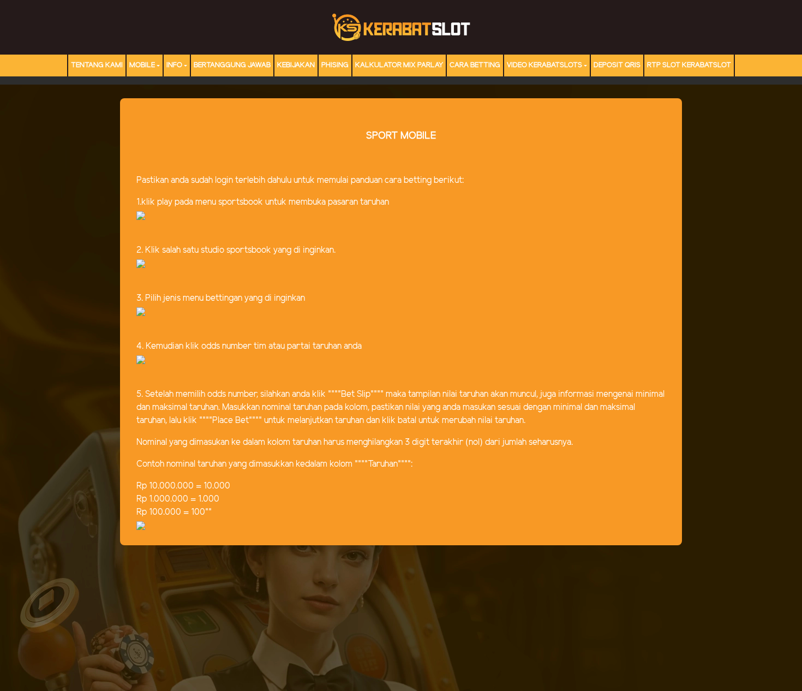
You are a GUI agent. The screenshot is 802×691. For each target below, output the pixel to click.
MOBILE (142, 65)
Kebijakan (296, 65)
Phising (335, 65)
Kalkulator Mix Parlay (399, 65)
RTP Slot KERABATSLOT (689, 65)
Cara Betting (475, 65)
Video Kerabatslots (544, 65)
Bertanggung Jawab (232, 65)
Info (174, 65)
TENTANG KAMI (97, 65)
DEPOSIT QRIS (617, 65)
